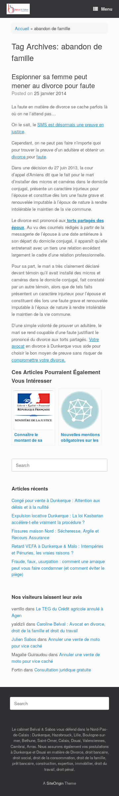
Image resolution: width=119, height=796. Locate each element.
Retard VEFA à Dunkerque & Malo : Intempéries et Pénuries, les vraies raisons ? (57, 549)
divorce (19, 156)
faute (41, 156)
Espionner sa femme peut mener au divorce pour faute (53, 81)
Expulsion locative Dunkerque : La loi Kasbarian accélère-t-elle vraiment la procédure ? (57, 518)
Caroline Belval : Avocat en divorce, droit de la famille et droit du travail (58, 627)
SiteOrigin (55, 783)
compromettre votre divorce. (38, 360)
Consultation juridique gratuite (62, 669)
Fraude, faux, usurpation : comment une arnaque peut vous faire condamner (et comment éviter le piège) (58, 567)
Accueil (22, 28)
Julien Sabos (24, 639)
